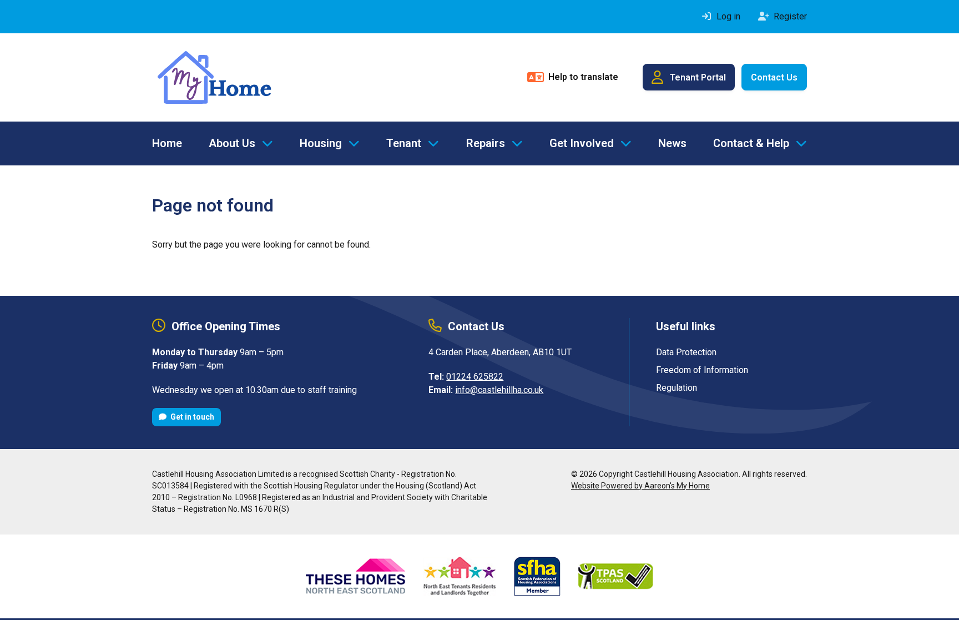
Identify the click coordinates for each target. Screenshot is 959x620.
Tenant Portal (698, 77)
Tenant (403, 143)
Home (167, 143)
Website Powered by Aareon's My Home (640, 485)
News (672, 143)
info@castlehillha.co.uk (499, 390)
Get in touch (191, 416)
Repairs (485, 143)
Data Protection (686, 352)
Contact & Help (751, 143)
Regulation (676, 387)
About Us (232, 143)
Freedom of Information (702, 370)
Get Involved (581, 143)
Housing (321, 143)
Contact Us (774, 77)
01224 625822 (474, 376)
